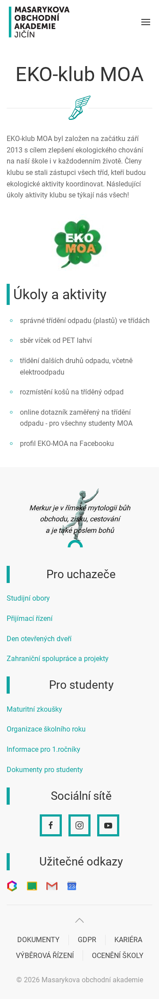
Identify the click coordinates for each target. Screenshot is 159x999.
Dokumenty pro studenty (45, 769)
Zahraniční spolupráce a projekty (58, 658)
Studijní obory (28, 598)
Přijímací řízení (30, 618)
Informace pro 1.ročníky (43, 749)
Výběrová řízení (45, 955)
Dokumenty (38, 940)
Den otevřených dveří (39, 639)
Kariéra (128, 940)
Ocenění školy (118, 955)
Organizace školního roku (46, 729)
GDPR (87, 940)
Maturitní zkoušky (34, 709)
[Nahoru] (79, 920)
